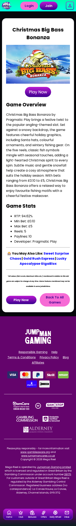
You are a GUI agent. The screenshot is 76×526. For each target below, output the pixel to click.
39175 (67, 474)
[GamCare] (21, 406)
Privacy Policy (49, 357)
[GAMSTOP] (55, 406)
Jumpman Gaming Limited (54, 467)
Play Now (21, 300)
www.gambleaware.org (35, 452)
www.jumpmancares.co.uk (38, 455)
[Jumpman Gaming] (38, 342)
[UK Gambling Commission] (26, 419)
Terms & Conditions (21, 357)
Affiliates (38, 363)
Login (29, 5)
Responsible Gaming (33, 352)
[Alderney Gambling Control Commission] (38, 429)
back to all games (55, 300)
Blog (66, 357)
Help (54, 352)
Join (48, 5)
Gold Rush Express (38, 258)
